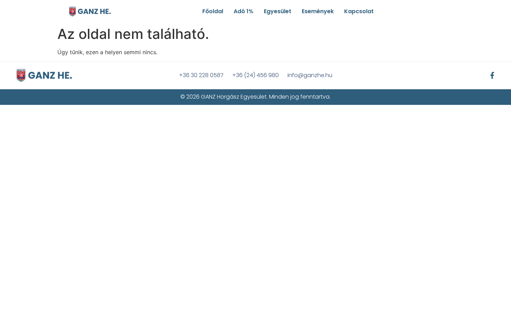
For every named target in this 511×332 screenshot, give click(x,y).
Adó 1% (243, 11)
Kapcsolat (359, 11)
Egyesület (277, 11)
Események (318, 11)
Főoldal (212, 11)
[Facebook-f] (492, 75)
